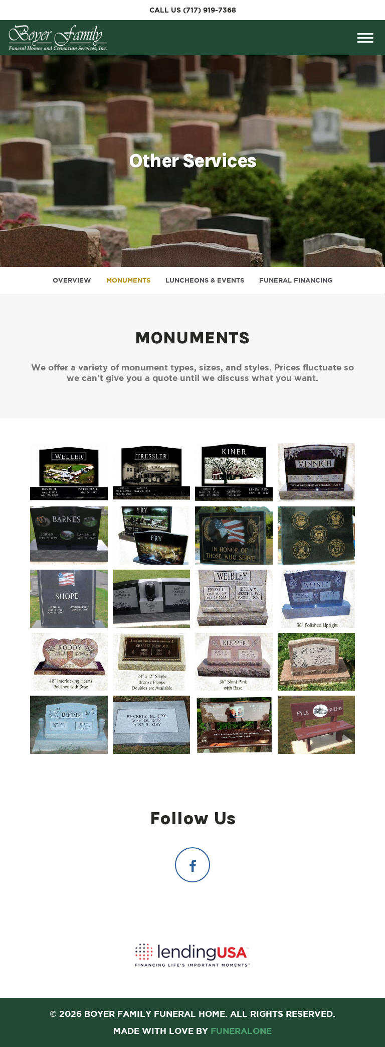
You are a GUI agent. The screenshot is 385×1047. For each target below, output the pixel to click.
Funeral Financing (295, 280)
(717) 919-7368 (209, 10)
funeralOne (241, 1030)
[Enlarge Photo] (69, 472)
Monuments (128, 280)
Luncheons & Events (204, 280)
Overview (72, 280)
